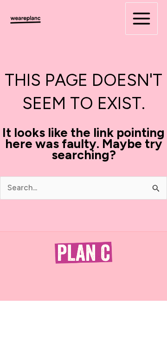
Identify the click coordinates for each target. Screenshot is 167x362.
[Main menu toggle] (141, 18)
